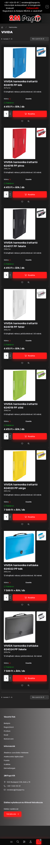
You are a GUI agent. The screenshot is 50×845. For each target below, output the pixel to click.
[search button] (17, 841)
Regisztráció (9, 727)
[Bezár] (47, 6)
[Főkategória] (2, 27)
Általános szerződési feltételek (16, 753)
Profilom (7, 731)
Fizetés (6, 760)
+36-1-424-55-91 (11, 2)
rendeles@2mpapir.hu (30, 2)
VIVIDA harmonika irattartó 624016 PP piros (21, 164)
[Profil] (30, 841)
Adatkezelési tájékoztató (13, 757)
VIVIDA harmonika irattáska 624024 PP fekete (21, 647)
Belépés (7, 723)
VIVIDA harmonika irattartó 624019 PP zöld (21, 405)
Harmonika (13, 27)
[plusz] (10, 113)
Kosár (6, 735)
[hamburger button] (11, 841)
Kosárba (31, 114)
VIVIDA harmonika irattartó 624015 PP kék (21, 83)
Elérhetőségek (9, 768)
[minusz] (10, 114)
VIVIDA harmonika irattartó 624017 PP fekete (21, 244)
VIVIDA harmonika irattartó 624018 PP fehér (21, 325)
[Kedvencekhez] (22, 121)
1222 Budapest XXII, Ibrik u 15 (18, 782)
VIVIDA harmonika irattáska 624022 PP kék (21, 567)
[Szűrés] (24, 841)
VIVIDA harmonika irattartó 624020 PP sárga (21, 486)
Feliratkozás (11, 814)
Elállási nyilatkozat (11, 809)
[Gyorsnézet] (28, 121)
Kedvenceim (9, 739)
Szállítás (7, 764)
